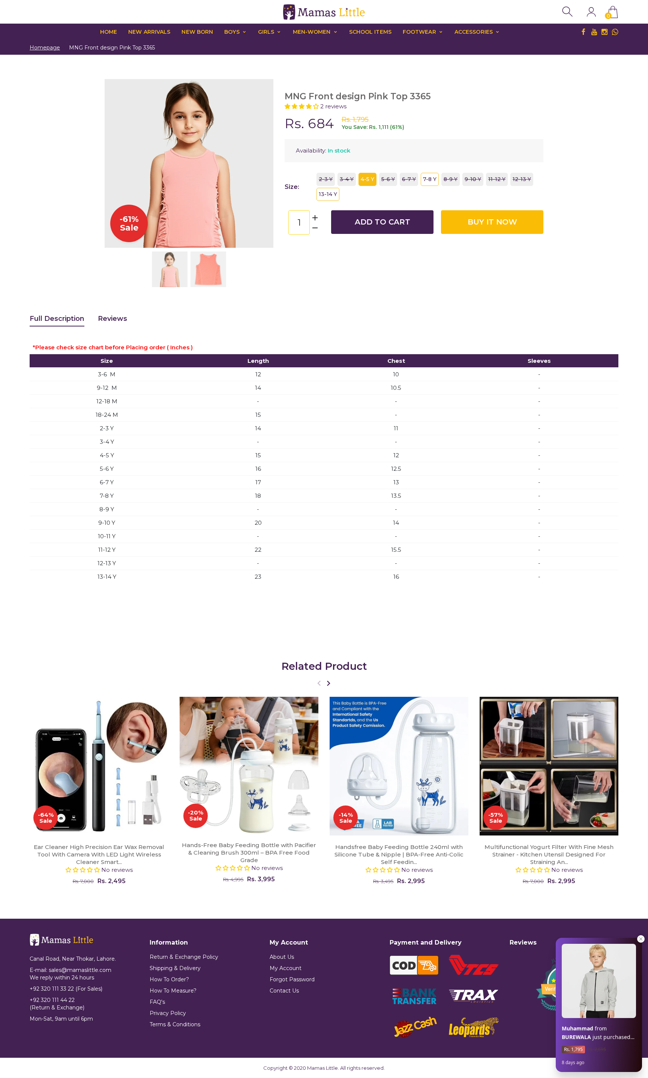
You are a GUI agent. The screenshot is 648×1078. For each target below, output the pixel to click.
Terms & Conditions (175, 1024)
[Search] (568, 12)
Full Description (57, 318)
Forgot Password (292, 979)
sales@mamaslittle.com (80, 970)
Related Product (324, 666)
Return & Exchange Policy (184, 957)
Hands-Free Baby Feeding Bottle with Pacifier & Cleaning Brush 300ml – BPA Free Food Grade (249, 852)
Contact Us (284, 990)
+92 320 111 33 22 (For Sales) (66, 988)
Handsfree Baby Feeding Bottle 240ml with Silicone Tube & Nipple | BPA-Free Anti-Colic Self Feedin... (399, 854)
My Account (286, 968)
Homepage (45, 47)
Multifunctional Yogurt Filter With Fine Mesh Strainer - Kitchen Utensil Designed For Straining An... (549, 854)
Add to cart (382, 221)
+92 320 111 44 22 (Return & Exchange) (57, 1004)
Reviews (112, 318)
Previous (117, 163)
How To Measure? (173, 990)
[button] (302, 106)
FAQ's (157, 1002)
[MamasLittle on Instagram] (604, 31)
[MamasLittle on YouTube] (594, 31)
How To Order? (169, 979)
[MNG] (169, 269)
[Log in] (591, 12)
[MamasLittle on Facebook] (583, 31)
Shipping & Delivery (175, 968)
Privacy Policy (168, 1013)
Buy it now (492, 221)
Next (260, 163)
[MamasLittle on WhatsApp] (615, 31)
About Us (282, 957)
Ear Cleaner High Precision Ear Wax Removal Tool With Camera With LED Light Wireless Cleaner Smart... (99, 854)
